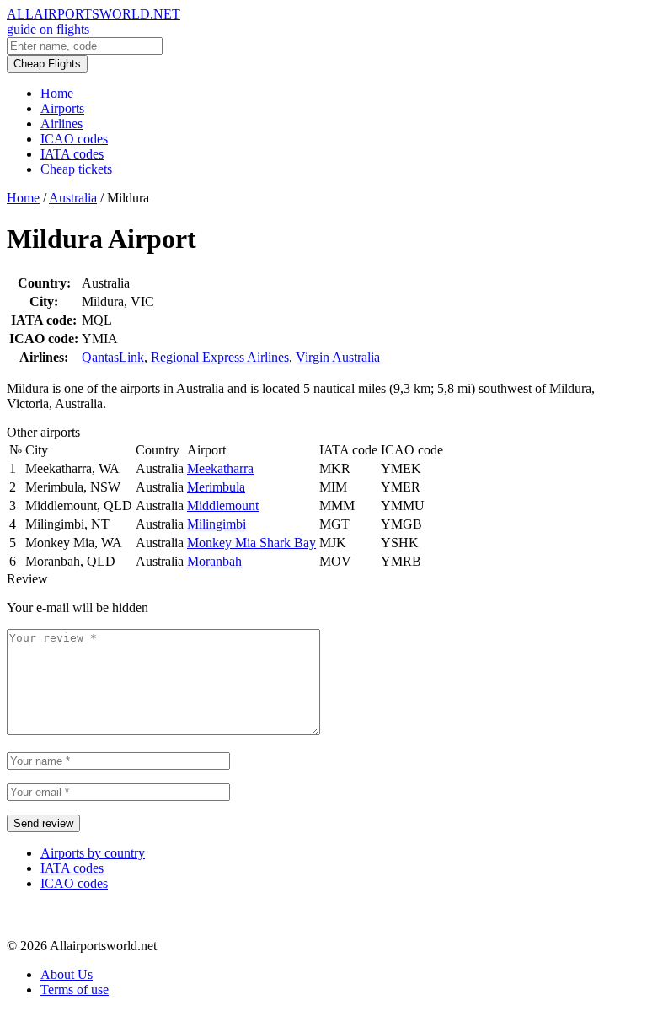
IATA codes (72, 154)
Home (56, 93)
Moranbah (214, 561)
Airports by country (92, 853)
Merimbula (216, 487)
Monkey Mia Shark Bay (251, 542)
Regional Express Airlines (220, 357)
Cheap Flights (47, 63)
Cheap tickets (76, 169)
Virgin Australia (338, 357)
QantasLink (113, 357)
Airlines (61, 123)
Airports (62, 108)
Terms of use (74, 989)
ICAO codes (74, 139)
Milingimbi (216, 524)
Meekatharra (220, 468)
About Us (66, 974)
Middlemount (223, 505)
